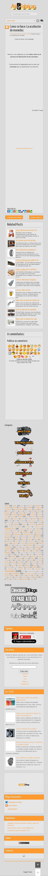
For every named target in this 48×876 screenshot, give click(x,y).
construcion (23, 529)
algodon (29, 505)
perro (40, 562)
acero (6, 505)
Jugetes (37, 547)
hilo (15, 545)
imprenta (21, 545)
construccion (10, 529)
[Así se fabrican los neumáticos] (11, 253)
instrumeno (38, 545)
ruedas (34, 567)
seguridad (10, 569)
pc (24, 562)
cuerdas (15, 530)
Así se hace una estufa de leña (26, 240)
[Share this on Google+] (14, 211)
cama (27, 516)
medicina (38, 552)
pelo (28, 562)
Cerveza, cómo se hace (23, 290)
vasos (10, 577)
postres (41, 565)
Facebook (25, 674)
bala (35, 509)
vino (42, 577)
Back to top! (38, 865)
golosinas (31, 541)
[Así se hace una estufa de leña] (11, 244)
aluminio (38, 505)
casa (41, 519)
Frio (6, 539)
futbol (30, 539)
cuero (22, 530)
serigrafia (20, 569)
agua (14, 505)
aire (22, 505)
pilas (40, 563)
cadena (12, 516)
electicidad (8, 534)
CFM (8, 27)
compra (28, 526)
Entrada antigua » (36, 217)
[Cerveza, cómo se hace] (11, 293)
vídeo (30, 577)
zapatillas (24, 579)
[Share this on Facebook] (8, 211)
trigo (24, 575)
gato (17, 541)
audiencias (8, 509)
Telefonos (7, 575)
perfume (34, 562)
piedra (34, 563)
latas (36, 549)
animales (7, 507)
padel (16, 560)
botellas (14, 514)
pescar (13, 563)
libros (21, 550)
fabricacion (8, 537)
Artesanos (38, 507)
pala (21, 560)
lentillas (15, 550)
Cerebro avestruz (32, 520)
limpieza (27, 550)
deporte (16, 532)
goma (39, 541)
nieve (26, 558)
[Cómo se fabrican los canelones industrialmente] (11, 273)
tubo (34, 575)
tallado (7, 573)
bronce (33, 514)
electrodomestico (28, 534)
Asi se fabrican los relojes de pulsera (28, 758)
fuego (17, 539)
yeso (18, 579)
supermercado (31, 571)
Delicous (25, 681)
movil (21, 556)
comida (40, 524)
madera (7, 553)
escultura (30, 536)
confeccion (38, 526)
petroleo (20, 563)
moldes (31, 554)
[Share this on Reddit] (28, 211)
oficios (6, 560)
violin (13, 579)
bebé (32, 511)
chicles (16, 522)
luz (39, 550)
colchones (32, 524)
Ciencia (31, 522)
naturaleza (11, 558)
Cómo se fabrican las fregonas (26, 280)
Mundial (34, 556)
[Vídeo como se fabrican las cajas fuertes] (11, 322)
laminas (20, 549)
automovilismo (18, 509)
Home (11, 34)
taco (40, 571)
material (30, 552)
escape (24, 536)
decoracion (8, 532)
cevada (9, 522)
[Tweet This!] (11, 211)
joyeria (30, 547)
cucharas (7, 530)
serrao (29, 569)
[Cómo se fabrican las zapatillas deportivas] (11, 313)
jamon (17, 547)
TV (5, 577)
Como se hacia (15, 526)
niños (32, 558)
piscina (13, 565)
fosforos (30, 537)
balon (41, 509)
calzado (19, 516)
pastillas (7, 562)
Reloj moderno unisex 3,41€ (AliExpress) (20, 828)
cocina (24, 524)
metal (12, 554)
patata (13, 562)
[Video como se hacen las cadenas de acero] (11, 303)
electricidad (17, 534)
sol (23, 571)
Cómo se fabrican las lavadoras (26, 729)
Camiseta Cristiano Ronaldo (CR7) (18, 830)
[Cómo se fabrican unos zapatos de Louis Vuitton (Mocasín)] (11, 263)
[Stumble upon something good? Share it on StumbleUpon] (17, 211)
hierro (16, 34)
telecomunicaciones (29, 573)
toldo (19, 575)
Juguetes (8, 549)
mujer (27, 556)
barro (21, 511)
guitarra (15, 543)
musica (41, 556)
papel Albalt (38, 560)
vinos (8, 579)
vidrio (36, 577)
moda (25, 554)
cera (16, 520)
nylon (39, 558)
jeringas (24, 547)
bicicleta (7, 513)
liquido (34, 550)
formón (23, 537)
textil (13, 575)
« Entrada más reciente (14, 217)
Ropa (27, 567)
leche (8, 550)
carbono (15, 518)
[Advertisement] (24, 191)
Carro (28, 518)
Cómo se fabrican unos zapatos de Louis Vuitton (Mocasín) (27, 261)
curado (29, 530)
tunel (40, 575)
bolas (33, 513)
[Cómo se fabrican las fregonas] (11, 283)
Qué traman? (12, 809)
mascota (22, 552)
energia (39, 534)
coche (15, 524)
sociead (21, 34)
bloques (21, 513)
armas (14, 507)
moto (6, 556)
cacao (6, 516)
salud (41, 567)
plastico (27, 565)
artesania (29, 507)
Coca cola (8, 524)
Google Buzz (25, 684)
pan (26, 560)
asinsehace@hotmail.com (24, 148)
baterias (27, 511)
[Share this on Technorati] (31, 211)
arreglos (21, 507)
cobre (39, 522)
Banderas (9, 511)
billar (14, 513)
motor (13, 556)
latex (42, 549)
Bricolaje (23, 515)
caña (39, 516)
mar (16, 552)
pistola (20, 565)
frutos (11, 539)
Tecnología (15, 574)
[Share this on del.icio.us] (22, 211)
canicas (33, 516)
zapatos (32, 579)
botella (7, 514)
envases (7, 536)
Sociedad (27, 34)
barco (15, 511)
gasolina (9, 541)
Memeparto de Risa (15, 802)
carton (35, 518)
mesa (6, 554)
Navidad (19, 558)
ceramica (22, 520)
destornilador (37, 532)
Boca (27, 513)
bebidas (38, 511)
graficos (7, 543)
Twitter (25, 676)
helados (22, 543)
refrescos (16, 567)
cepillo (10, 520)
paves (19, 562)
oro (12, 560)
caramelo (7, 518)
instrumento (8, 547)
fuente (24, 539)
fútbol (36, 539)
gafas (41, 539)
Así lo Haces (12, 805)
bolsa (39, 513)
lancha (31, 549)
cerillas (41, 520)
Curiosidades (37, 530)
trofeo (29, 575)
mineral (18, 554)
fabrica (38, 536)
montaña (38, 554)
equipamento (15, 536)
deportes (26, 532)
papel (31, 560)
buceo (39, 514)
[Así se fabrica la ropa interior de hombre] (11, 233)
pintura (7, 565)
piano (27, 563)
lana (26, 549)
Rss (25, 679)
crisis (30, 529)
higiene (10, 545)
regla (22, 567)
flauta (17, 537)
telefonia (39, 573)
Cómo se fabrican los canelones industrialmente (26, 270)
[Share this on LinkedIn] (25, 211)
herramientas (31, 543)
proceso (9, 567)
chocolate (23, 522)
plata (35, 565)
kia (15, 549)
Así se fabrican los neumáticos (26, 250)
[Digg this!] (20, 211)
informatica (29, 545)
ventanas (24, 577)
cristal (38, 529)
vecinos (17, 577)
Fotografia (38, 537)
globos (23, 541)
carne (22, 518)
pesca (6, 563)
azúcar (29, 509)
